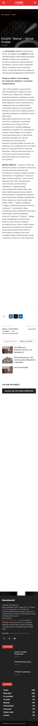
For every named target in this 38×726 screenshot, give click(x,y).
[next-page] (6, 377)
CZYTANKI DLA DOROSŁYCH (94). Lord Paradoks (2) (23, 349)
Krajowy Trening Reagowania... (20, 653)
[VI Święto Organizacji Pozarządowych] (7, 674)
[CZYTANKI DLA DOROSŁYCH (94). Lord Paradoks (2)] (7, 350)
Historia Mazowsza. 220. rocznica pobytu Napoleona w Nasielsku (24, 359)
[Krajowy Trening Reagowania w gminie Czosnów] (7, 654)
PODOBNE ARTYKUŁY (10, 341)
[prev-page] (3, 377)
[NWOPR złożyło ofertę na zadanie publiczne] (7, 664)
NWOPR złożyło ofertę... (23, 662)
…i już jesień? (31, 329)
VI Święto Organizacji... (22, 672)
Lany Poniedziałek (21, 367)
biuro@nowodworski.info (10, 620)
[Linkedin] (20, 316)
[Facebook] (11, 316)
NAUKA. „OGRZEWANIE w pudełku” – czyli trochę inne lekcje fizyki (10, 331)
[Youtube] (14, 639)
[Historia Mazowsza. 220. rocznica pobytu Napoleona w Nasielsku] (7, 359)
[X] (16, 316)
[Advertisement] (19, 260)
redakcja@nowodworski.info (19, 633)
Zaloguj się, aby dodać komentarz (19, 391)
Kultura (14, 14)
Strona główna (5, 14)
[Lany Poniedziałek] (7, 369)
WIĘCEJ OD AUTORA (26, 341)
